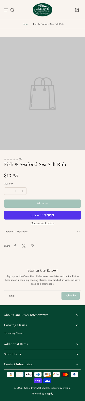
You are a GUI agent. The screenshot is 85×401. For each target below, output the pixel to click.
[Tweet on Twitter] (23, 246)
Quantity (8, 183)
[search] (12, 10)
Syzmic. (67, 388)
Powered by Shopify (42, 393)
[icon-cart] (76, 10)
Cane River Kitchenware (36, 388)
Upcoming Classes (13, 333)
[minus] (8, 191)
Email (12, 295)
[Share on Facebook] (15, 246)
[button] (42, 204)
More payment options (42, 223)
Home (25, 24)
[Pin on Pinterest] (32, 246)
